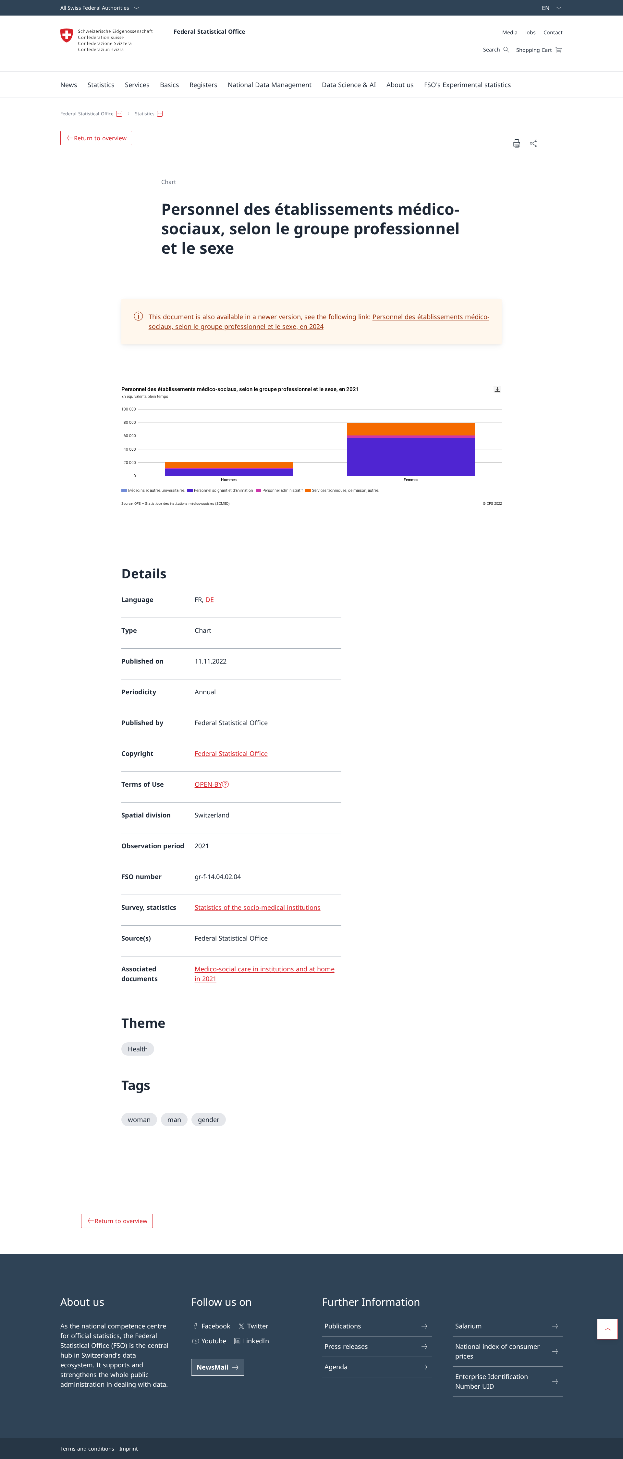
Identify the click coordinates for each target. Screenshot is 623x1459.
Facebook (216, 1326)
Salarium (468, 1326)
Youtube (214, 1341)
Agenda (336, 1366)
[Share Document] (533, 143)
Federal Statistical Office (209, 31)
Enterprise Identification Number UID (491, 1381)
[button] (68, 85)
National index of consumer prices (497, 1351)
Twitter (257, 1326)
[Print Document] (516, 143)
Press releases (346, 1346)
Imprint (128, 1448)
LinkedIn (256, 1341)
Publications (342, 1326)
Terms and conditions (87, 1448)
